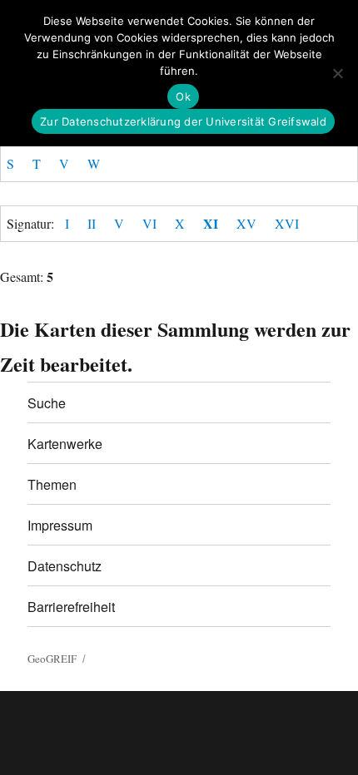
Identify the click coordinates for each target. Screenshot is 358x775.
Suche (46, 402)
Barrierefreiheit (71, 606)
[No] (337, 73)
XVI (287, 223)
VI (149, 223)
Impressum (59, 525)
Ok (183, 96)
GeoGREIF (52, 658)
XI (210, 223)
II (91, 223)
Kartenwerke (64, 443)
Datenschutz (64, 565)
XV (246, 223)
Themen (52, 484)
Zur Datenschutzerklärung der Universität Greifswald (183, 121)
